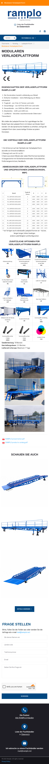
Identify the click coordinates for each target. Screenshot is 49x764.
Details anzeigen (23, 609)
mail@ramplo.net (23, 632)
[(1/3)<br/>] (24, 365)
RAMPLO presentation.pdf (15, 439)
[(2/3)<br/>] (24, 392)
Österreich (25, 734)
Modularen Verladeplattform (14, 3)
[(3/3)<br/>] (24, 418)
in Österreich (23, 27)
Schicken (24, 696)
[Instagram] (45, 31)
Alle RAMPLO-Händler (24, 718)
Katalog (15, 43)
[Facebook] (40, 31)
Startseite (5, 43)
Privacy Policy (6, 761)
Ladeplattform (27, 43)
